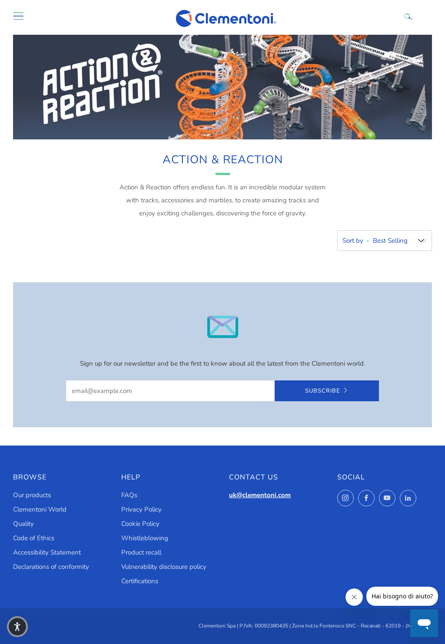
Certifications (139, 581)
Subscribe (322, 391)
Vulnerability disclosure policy (163, 566)
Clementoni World (39, 509)
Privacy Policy (141, 509)
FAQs (129, 495)
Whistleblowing (144, 538)
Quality (23, 523)
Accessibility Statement (47, 552)
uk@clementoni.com (260, 495)
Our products (32, 495)
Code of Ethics (33, 538)
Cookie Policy (140, 523)
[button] (17, 626)
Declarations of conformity (51, 566)
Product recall (141, 552)
